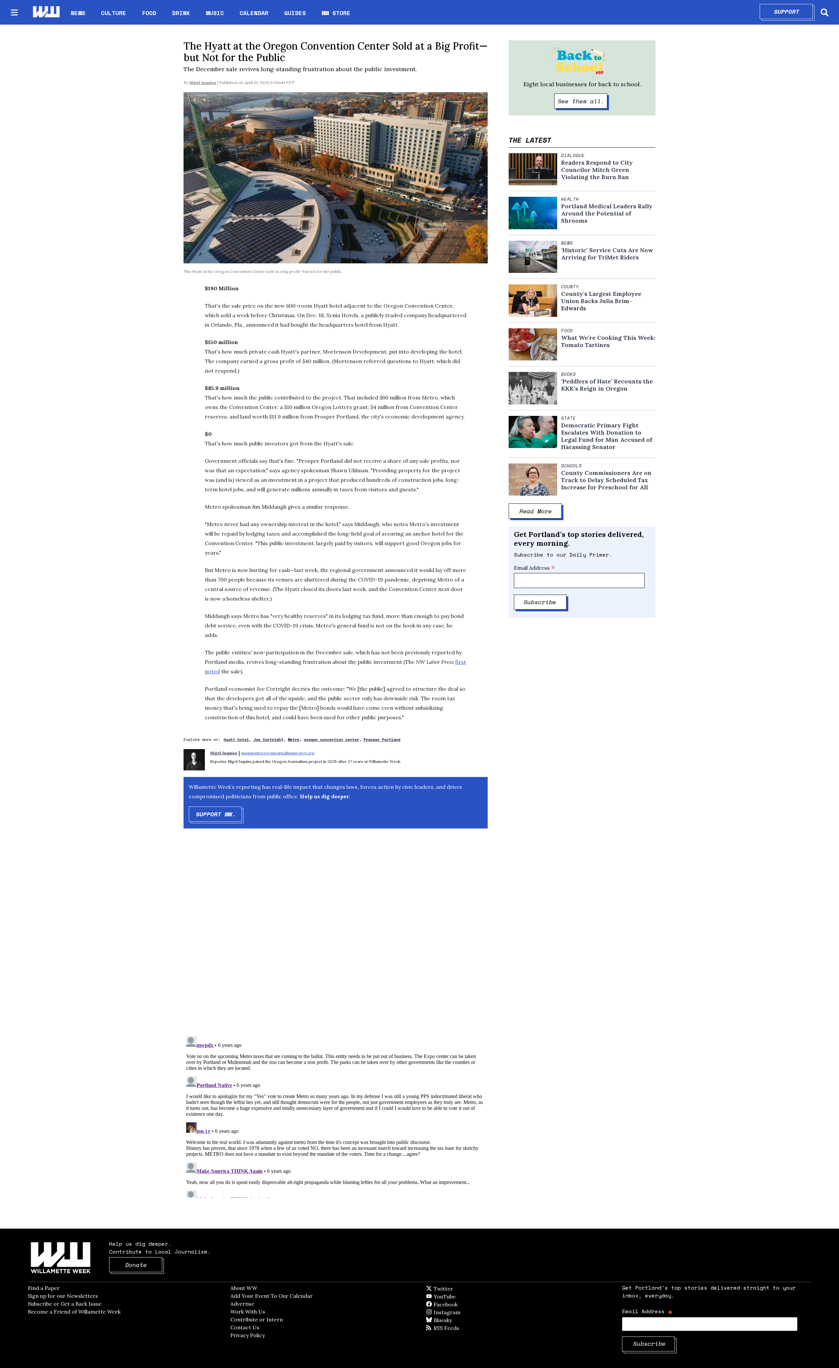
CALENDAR (254, 13)
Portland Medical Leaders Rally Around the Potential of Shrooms (607, 213)
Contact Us (244, 1327)
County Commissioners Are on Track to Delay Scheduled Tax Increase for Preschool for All (606, 480)
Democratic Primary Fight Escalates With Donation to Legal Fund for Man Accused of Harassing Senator (606, 436)
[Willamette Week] (46, 12)
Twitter (459, 1288)
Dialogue (573, 155)
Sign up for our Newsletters (63, 1296)
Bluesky (452, 1320)
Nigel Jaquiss (202, 82)
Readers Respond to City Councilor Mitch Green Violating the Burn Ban (597, 170)
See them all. (583, 101)
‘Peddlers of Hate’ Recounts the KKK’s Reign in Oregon (607, 385)
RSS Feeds (457, 1328)
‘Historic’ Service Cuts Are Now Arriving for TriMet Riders (607, 254)
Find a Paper (44, 1288)
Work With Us (247, 1311)
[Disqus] (336, 938)
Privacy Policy (247, 1335)
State (568, 418)
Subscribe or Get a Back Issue (65, 1303)
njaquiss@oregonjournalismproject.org (278, 752)
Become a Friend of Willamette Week (74, 1311)
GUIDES (295, 13)
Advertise (242, 1303)
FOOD (149, 13)
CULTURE (113, 13)
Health (570, 199)
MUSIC (215, 13)
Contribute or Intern (256, 1319)
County (570, 286)
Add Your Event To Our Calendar (271, 1296)
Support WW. (219, 814)
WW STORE (336, 13)
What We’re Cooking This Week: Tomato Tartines (608, 341)
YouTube (456, 1296)
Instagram (460, 1312)
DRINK (181, 13)
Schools (571, 465)
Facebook (464, 1304)
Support (793, 11)
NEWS (78, 13)
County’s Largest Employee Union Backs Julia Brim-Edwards (601, 301)
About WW (243, 1288)
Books (568, 374)
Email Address (534, 567)
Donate (144, 1264)
